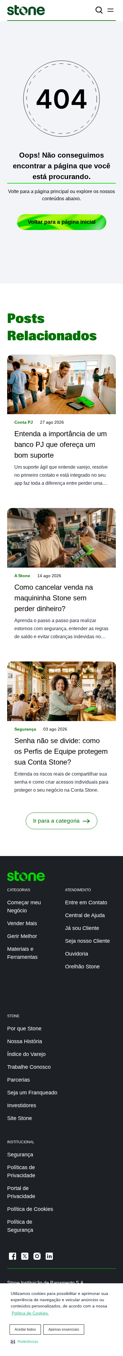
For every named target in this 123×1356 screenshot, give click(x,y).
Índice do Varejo (26, 1054)
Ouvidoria (76, 954)
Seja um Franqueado (32, 1093)
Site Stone (19, 1118)
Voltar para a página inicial (62, 222)
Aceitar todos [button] (25, 1329)
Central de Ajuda (85, 915)
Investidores (21, 1105)
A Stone (22, 575)
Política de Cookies (30, 1209)
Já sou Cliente (82, 928)
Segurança (25, 729)
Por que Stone (24, 1029)
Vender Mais (22, 923)
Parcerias (18, 1080)
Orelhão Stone (82, 967)
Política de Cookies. (30, 1313)
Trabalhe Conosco (29, 1067)
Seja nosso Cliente (87, 941)
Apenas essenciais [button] (63, 1329)
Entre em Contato (86, 902)
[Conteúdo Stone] (26, 10)
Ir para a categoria (56, 821)
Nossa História (24, 1041)
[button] (24, 1341)
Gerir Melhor (22, 936)
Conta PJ (23, 422)
